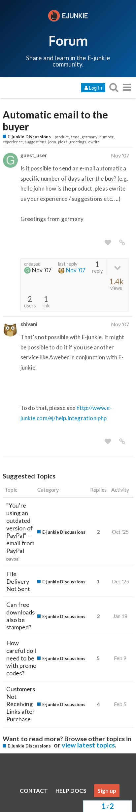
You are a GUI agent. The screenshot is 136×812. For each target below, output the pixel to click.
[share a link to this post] (122, 242)
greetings (77, 141)
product (62, 136)
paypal (12, 559)
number (106, 136)
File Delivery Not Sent (18, 581)
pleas (62, 141)
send (75, 136)
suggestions (35, 141)
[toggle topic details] (117, 267)
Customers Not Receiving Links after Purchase (20, 704)
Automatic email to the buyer (55, 121)
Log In (95, 87)
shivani (28, 324)
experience (13, 141)
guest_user (33, 155)
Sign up (106, 790)
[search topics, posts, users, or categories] (113, 87)
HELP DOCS (70, 790)
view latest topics (88, 745)
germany (89, 136)
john (52, 141)
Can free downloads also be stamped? (20, 616)
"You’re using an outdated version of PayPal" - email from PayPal (20, 528)
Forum (68, 40)
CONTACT (34, 790)
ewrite (94, 141)
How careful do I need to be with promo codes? (21, 658)
